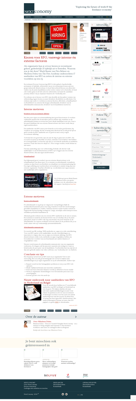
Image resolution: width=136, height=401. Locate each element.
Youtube (104, 122)
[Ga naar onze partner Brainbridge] (96, 63)
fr (110, 17)
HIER (57, 302)
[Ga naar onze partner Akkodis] (96, 84)
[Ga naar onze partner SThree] (106, 63)
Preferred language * (99, 155)
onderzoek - (46, 359)
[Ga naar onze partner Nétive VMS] (106, 91)
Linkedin (103, 119)
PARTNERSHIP (81, 17)
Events (90, 17)
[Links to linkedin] (63, 394)
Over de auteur (36, 317)
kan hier (73, 184)
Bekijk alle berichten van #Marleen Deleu (47, 330)
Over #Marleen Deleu (42, 322)
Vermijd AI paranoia (39, 20)
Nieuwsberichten (59, 384)
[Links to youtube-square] (66, 394)
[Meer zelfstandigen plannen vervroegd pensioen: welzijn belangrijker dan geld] (50, 353)
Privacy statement (30, 386)
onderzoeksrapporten (54, 17)
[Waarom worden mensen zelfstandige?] (69, 353)
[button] (50, 36)
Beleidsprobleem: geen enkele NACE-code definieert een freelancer (32, 364)
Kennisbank (57, 386)
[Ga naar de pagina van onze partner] (50, 376)
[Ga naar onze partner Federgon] (96, 98)
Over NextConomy (30, 384)
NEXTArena (69, 17)
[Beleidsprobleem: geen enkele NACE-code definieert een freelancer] (32, 353)
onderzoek (71, 305)
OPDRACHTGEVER (89, 383)
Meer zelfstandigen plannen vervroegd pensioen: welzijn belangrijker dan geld (49, 364)
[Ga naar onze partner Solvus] (96, 91)
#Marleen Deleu (83, 34)
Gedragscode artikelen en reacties (35, 388)
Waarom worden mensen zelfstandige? (68, 362)
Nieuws (28, 17)
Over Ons (100, 17)
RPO (76, 305)
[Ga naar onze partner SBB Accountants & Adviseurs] (106, 98)
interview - (27, 359)
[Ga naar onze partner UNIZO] (106, 84)
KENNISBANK (38, 17)
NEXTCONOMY (29, 383)
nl (107, 17)
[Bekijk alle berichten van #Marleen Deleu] (84, 27)
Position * (95, 161)
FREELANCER (58, 383)
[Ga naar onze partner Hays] (96, 70)
